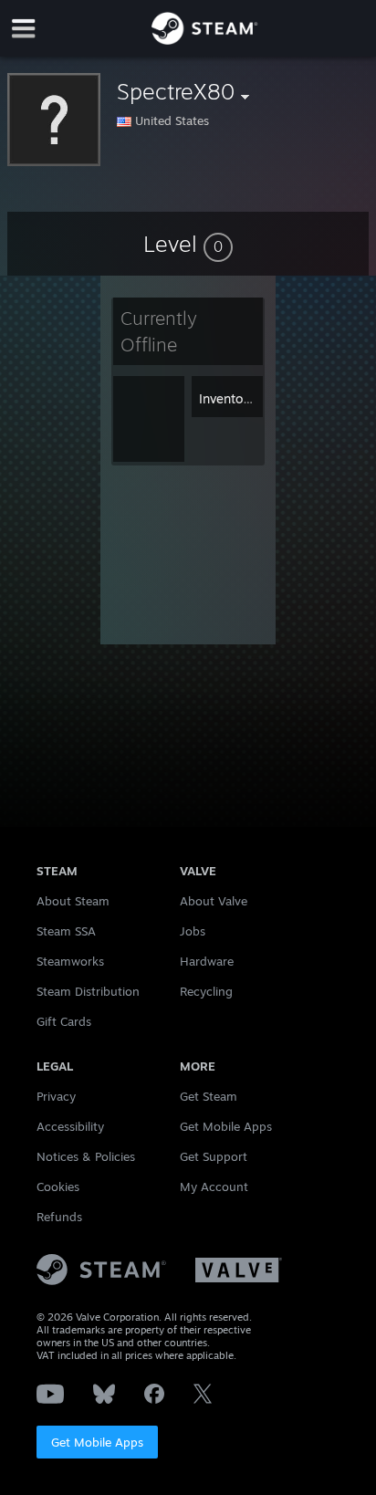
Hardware (207, 961)
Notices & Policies (86, 1156)
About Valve (213, 901)
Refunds (59, 1216)
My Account (214, 1186)
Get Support (213, 1156)
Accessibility (70, 1126)
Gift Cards (64, 1021)
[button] (188, 243)
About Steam (73, 901)
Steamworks (70, 961)
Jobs (192, 931)
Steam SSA (66, 931)
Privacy (56, 1096)
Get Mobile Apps (97, 1442)
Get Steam (208, 1096)
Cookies (58, 1186)
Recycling (206, 991)
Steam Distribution (88, 991)
